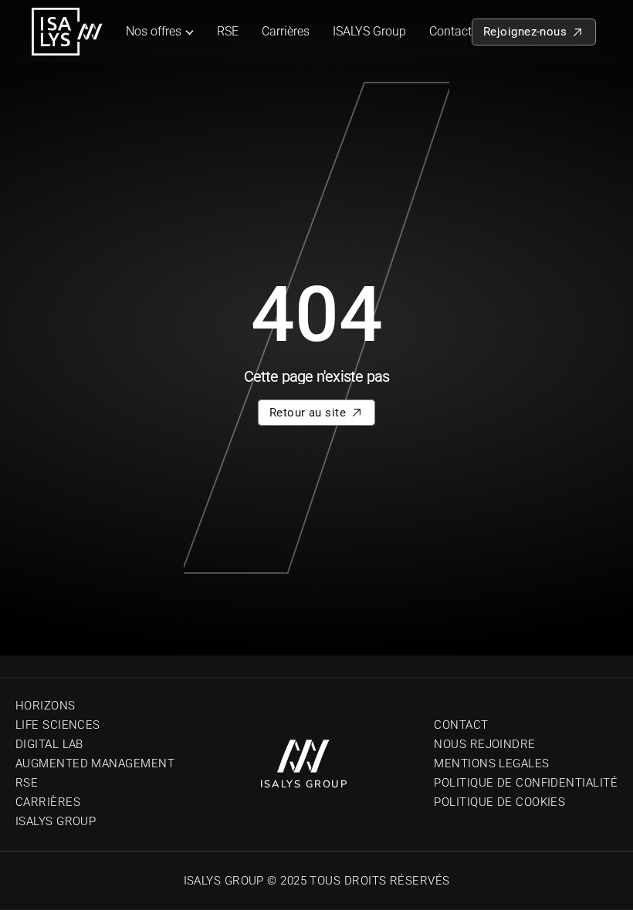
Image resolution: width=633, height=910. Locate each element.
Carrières (286, 31)
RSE (228, 31)
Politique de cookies (499, 802)
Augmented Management (94, 763)
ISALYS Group (369, 31)
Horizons (45, 706)
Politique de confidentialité (526, 783)
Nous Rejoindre (484, 744)
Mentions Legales (491, 763)
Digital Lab (49, 744)
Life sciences (57, 725)
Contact (450, 31)
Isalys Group (55, 821)
